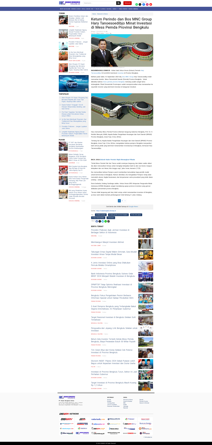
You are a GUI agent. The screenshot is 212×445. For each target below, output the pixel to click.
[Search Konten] (118, 3)
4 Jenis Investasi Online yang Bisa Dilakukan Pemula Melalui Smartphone (110, 264)
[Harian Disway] (82, 419)
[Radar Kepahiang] (129, 428)
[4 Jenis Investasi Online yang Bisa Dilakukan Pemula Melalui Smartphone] (145, 266)
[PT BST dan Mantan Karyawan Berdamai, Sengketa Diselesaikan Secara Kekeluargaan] (63, 146)
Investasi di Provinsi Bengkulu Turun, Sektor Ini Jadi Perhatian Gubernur (114, 373)
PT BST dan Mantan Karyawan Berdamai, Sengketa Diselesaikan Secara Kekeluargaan (76, 145)
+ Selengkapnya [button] (147, 437)
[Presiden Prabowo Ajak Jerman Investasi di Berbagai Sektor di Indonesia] (145, 233)
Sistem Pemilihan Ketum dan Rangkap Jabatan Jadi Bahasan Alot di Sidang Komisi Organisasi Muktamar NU (78, 20)
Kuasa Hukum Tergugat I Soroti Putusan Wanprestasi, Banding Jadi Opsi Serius (72, 107)
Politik (97, 9)
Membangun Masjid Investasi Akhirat (107, 242)
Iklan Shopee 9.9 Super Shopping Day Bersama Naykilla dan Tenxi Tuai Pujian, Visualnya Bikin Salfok (78, 67)
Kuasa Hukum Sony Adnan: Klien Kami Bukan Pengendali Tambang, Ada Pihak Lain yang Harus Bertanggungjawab (78, 181)
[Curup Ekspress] (145, 428)
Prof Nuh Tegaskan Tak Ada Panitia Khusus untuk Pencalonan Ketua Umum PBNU (73, 114)
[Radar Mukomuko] (66, 433)
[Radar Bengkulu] (82, 433)
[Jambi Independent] (66, 424)
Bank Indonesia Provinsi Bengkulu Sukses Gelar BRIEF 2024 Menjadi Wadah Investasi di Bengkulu (113, 275)
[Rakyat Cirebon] (145, 419)
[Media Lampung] (113, 419)
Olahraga (103, 9)
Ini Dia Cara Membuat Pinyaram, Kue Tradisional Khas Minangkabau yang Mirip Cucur (77, 55)
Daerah (115, 9)
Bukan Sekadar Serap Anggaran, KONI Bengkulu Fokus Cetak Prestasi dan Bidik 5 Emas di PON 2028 (77, 157)
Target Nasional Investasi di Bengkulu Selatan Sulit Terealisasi (113, 318)
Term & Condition (112, 405)
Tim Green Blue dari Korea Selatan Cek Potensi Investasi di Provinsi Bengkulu (111, 351)
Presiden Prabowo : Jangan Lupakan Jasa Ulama (78, 43)
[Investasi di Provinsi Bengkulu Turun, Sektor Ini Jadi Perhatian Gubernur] (145, 375)
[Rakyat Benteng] (129, 433)
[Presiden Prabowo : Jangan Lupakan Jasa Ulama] (63, 45)
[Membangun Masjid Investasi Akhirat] (145, 244)
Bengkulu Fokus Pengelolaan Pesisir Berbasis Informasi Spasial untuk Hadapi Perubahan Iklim (112, 296)
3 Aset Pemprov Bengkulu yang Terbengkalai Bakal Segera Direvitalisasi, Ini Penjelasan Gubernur (113, 307)
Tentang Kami (111, 403)
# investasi (111, 218)
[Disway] (66, 419)
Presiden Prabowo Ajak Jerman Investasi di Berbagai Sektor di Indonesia (110, 231)
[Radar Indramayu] (129, 419)
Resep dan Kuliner (65, 9)
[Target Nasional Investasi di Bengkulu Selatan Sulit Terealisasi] (145, 320)
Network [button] (128, 3)
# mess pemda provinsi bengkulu (118, 215)
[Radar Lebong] (98, 433)
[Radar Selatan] (145, 433)
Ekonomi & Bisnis (76, 9)
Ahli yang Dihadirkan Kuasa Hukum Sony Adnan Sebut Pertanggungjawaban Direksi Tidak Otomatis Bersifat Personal (78, 194)
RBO (92, 9)
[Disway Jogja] (98, 428)
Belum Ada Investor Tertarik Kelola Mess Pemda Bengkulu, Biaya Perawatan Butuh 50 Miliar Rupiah (113, 340)
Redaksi (109, 401)
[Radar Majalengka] (82, 428)
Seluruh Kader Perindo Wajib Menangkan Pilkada (117, 160)
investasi (120, 73)
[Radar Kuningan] (66, 428)
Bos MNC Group (127, 77)
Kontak (109, 400)
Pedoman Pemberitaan (113, 406)
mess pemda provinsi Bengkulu (114, 82)
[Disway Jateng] (129, 424)
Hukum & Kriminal (133, 9)
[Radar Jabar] (113, 428)
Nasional (109, 9)
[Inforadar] (98, 424)
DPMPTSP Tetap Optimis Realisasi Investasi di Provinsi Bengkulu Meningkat (111, 286)
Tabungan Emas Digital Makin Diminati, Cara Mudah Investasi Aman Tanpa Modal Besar (114, 253)
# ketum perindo (100, 215)
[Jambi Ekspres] (82, 424)
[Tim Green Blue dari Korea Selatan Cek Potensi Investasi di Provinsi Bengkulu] (145, 353)
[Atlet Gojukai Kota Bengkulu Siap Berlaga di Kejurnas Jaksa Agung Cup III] (63, 170)
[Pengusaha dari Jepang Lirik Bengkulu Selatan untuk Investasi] (145, 331)
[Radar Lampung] (113, 424)
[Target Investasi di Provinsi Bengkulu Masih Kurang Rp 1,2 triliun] (145, 386)
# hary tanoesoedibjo (98, 218)
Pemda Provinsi (123, 9)
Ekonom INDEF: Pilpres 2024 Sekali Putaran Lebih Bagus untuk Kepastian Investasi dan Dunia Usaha (113, 362)
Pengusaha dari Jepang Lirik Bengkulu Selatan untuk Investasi (114, 329)
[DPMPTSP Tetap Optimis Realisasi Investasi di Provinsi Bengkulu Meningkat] (145, 287)
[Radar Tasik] (98, 419)
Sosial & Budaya (85, 9)
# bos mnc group (136, 215)
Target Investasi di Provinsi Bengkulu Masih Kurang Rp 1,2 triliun (113, 384)
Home (94, 14)
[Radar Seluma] (113, 433)
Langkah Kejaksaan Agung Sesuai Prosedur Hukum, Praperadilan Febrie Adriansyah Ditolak (78, 33)
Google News (133, 206)
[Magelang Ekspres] (145, 424)
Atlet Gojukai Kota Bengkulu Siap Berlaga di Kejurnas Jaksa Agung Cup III (78, 168)
